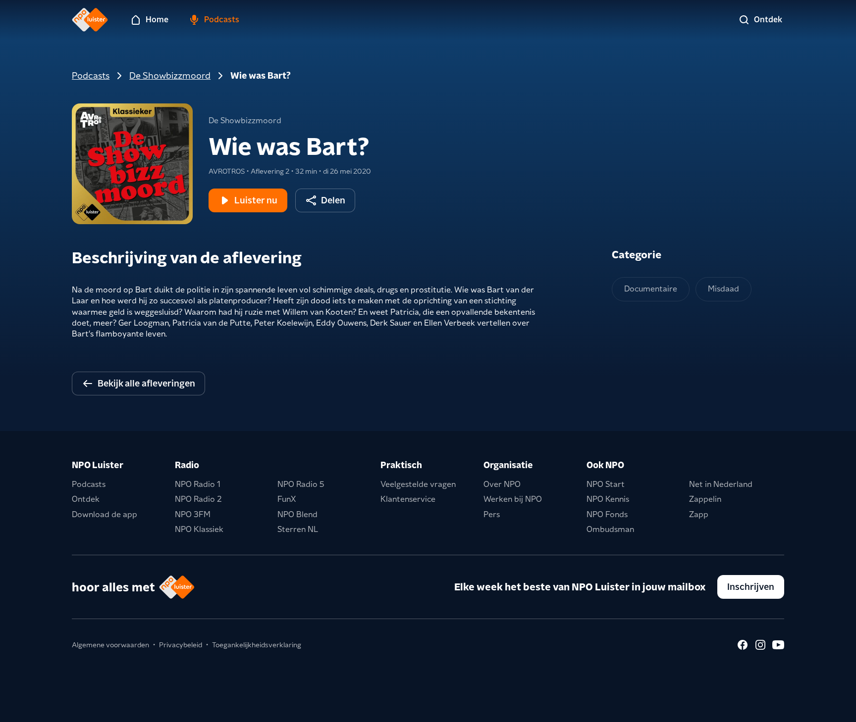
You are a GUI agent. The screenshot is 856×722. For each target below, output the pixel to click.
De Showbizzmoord (170, 75)
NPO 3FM (193, 514)
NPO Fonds (607, 514)
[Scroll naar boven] (832, 708)
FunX (286, 499)
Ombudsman (610, 529)
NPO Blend (297, 514)
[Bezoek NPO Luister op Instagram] (760, 645)
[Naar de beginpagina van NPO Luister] (90, 20)
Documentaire (650, 289)
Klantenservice (407, 499)
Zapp (698, 514)
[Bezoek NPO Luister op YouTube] (778, 645)
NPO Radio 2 (198, 499)
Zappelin (705, 499)
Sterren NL (297, 529)
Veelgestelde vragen (418, 484)
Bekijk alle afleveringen (146, 383)
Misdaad (723, 289)
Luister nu (255, 200)
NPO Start (606, 484)
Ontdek (86, 499)
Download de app (104, 514)
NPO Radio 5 (300, 484)
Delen (333, 200)
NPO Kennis (608, 499)
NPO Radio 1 (197, 484)
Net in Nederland (720, 484)
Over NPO (502, 484)
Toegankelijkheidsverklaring (256, 644)
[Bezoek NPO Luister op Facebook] (743, 645)
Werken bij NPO (512, 499)
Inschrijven (750, 586)
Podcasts (90, 75)
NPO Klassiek (199, 529)
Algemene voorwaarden (110, 644)
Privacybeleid (180, 644)
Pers (491, 514)
